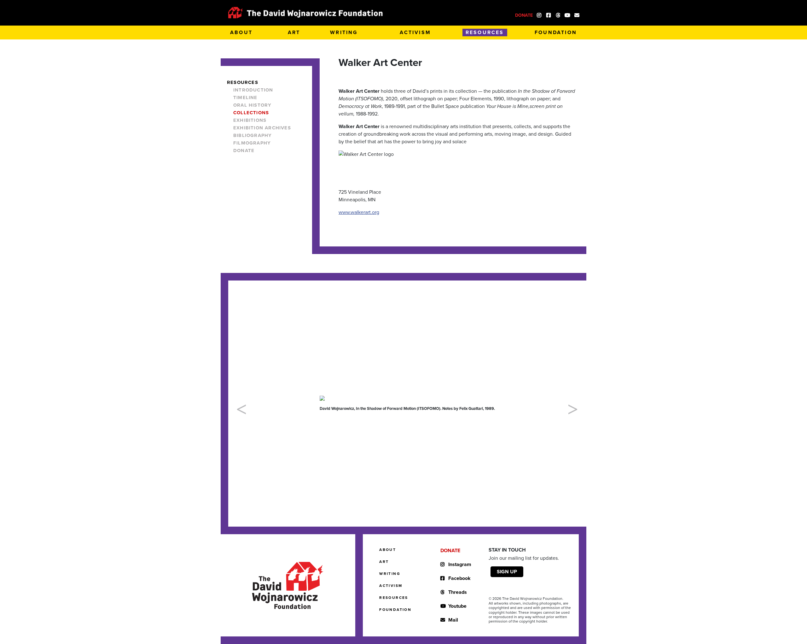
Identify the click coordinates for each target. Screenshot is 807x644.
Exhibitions (249, 120)
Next (570, 403)
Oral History (252, 105)
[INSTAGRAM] (539, 14)
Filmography (252, 142)
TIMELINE (245, 97)
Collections (251, 112)
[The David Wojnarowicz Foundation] (306, 12)
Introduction (253, 89)
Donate (243, 150)
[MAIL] (577, 14)
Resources (242, 82)
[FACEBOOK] (548, 14)
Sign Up (507, 571)
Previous (239, 403)
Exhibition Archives (262, 127)
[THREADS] (558, 14)
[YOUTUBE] (567, 14)
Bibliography (252, 135)
